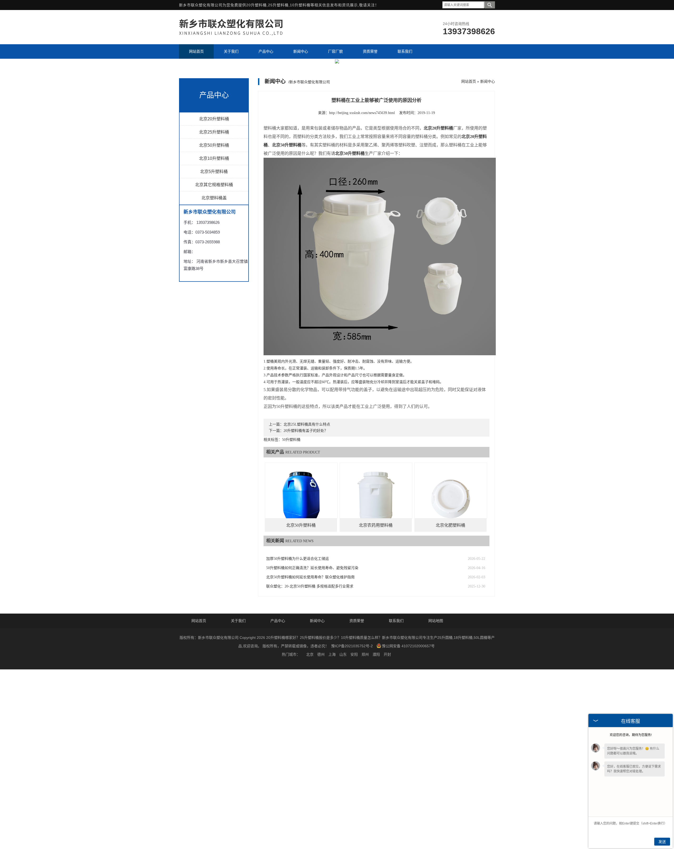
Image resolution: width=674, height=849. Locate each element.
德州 (321, 654)
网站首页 (468, 81)
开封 (387, 654)
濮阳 (376, 654)
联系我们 (396, 621)
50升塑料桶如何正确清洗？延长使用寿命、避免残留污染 (312, 568)
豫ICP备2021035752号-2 (352, 646)
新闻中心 (487, 81)
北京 (310, 654)
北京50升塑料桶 (214, 145)
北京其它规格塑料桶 (214, 184)
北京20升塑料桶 (214, 119)
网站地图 (435, 621)
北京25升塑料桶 (214, 132)
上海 (332, 654)
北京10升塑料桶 (214, 158)
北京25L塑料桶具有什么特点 (307, 424)
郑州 (365, 654)
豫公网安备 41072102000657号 (408, 646)
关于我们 (238, 621)
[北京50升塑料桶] (301, 499)
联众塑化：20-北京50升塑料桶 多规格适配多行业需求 (309, 586)
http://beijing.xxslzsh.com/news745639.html (362, 113)
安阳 (354, 654)
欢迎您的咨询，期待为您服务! (631, 735)
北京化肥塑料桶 (450, 525)
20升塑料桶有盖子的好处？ (306, 431)
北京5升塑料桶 (214, 171)
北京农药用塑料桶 (376, 525)
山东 (343, 654)
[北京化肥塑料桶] (451, 499)
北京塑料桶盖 (214, 198)
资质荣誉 (356, 621)
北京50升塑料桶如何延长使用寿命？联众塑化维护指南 (310, 577)
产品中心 (277, 621)
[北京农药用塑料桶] (376, 499)
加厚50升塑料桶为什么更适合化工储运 (297, 559)
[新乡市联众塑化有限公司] (237, 35)
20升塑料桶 (256, 5)
